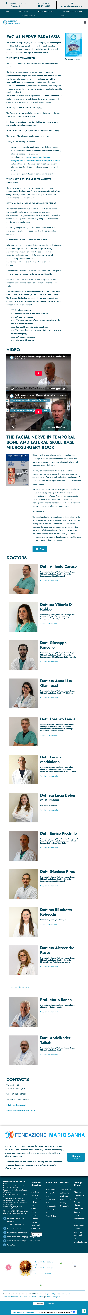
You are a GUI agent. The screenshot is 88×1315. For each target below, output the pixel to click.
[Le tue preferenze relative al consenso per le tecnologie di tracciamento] (84, 1311)
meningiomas (45, 157)
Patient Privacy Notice (34, 1218)
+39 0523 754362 (14, 1228)
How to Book (51, 1189)
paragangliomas (18, 160)
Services (35, 1192)
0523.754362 (45, 3)
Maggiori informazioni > (49, 580)
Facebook (32, 1296)
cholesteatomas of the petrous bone (43, 160)
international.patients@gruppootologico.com (23, 1240)
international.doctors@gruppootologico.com (23, 1236)
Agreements (50, 1206)
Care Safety (78, 1208)
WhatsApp (11, 1245)
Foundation (36, 1198)
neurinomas (32, 157)
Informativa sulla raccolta (23, 1312)
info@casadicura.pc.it (16, 1105)
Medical (34, 1195)
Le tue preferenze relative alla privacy (54, 1312)
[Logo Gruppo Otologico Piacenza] (12, 21)
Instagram (56, 1296)
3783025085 (45, 6)
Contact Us (50, 1209)
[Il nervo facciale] (73, 34)
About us (77, 1192)
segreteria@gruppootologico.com (72, 6)
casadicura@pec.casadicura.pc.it (15, 1296)
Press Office (51, 1216)
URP (47, 1212)
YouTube (41, 1296)
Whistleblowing (80, 1242)
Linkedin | (49, 1296)
